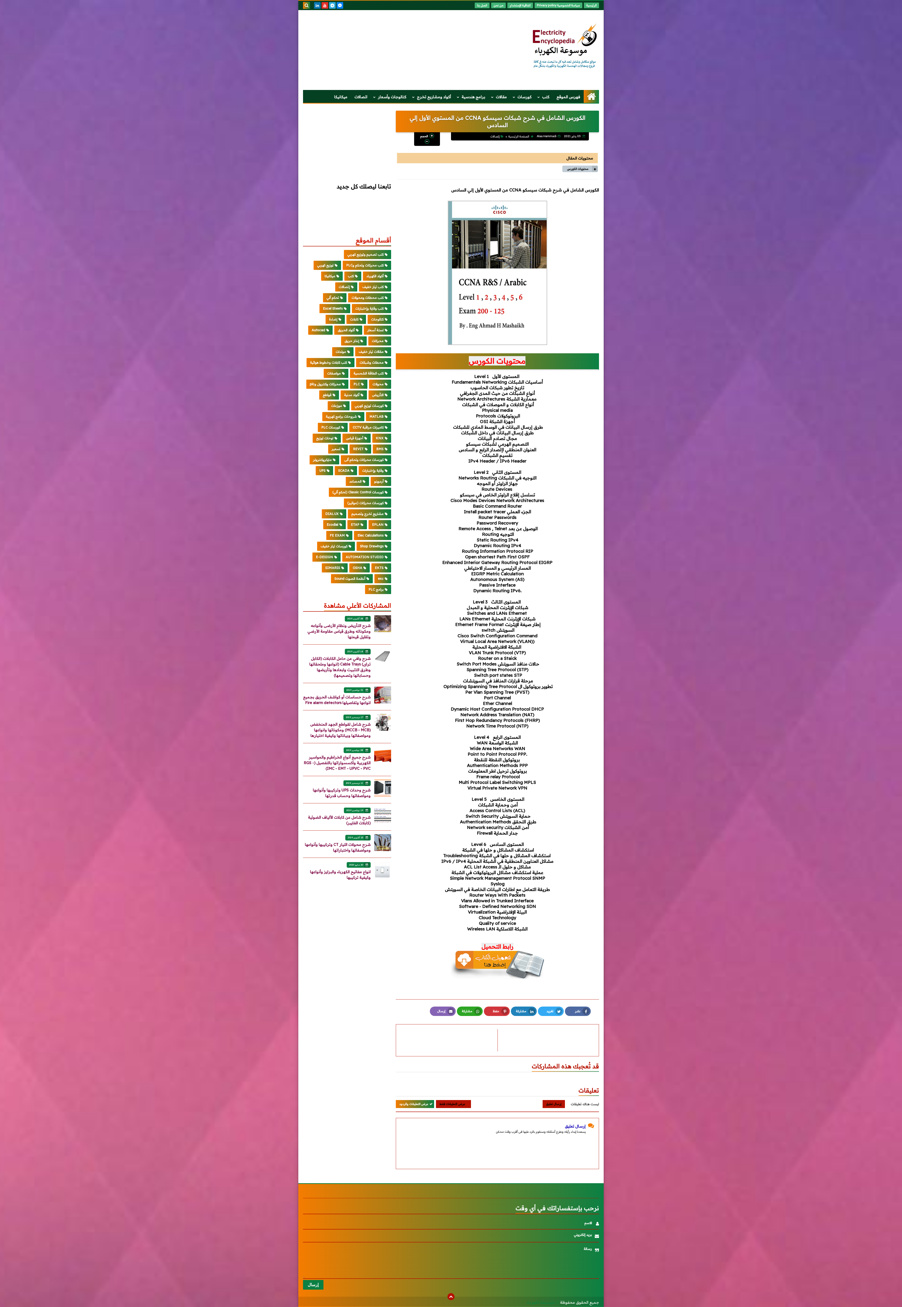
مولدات (341, 352)
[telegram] (332, 5)
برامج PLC (376, 589)
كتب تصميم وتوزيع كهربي (365, 254)
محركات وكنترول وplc (325, 384)
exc (381, 578)
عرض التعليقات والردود (413, 1104)
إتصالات (495, 136)
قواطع (327, 395)
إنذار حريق (352, 341)
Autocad (318, 330)
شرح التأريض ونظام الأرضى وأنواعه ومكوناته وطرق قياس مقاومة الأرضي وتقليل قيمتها (339, 631)
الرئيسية (591, 5)
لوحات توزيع (324, 438)
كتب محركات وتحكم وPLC (365, 265)
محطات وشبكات (372, 362)
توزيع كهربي (325, 265)
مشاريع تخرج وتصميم (367, 514)
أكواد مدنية (351, 395)
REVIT (358, 449)
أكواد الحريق (346, 330)
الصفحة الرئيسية (518, 136)
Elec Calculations (371, 535)
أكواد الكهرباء (375, 276)
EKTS (379, 568)
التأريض (378, 395)
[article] (449, 1040)
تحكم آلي (333, 298)
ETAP (355, 524)
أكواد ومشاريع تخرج (434, 96)
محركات (378, 341)
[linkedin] (317, 5)
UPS (322, 470)
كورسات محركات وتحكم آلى (364, 460)
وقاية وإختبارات (373, 470)
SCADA (344, 470)
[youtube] (325, 5)
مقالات (501, 96)
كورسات (524, 96)
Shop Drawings (372, 546)
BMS (380, 449)
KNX (380, 438)
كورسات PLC (330, 427)
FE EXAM (337, 535)
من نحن (498, 5)
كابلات (354, 319)
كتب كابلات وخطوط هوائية (328, 362)
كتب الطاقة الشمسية (369, 373)
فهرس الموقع (568, 96)
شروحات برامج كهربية (341, 416)
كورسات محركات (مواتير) (365, 503)
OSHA (357, 568)
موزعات (336, 406)
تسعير (336, 449)
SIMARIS (332, 568)
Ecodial (332, 524)
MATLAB (376, 416)
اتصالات (360, 96)
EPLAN (378, 524)
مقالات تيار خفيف (371, 352)
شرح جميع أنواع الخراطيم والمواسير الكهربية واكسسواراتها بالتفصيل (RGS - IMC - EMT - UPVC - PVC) (337, 763)
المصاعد (355, 481)
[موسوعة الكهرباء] (565, 46)
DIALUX (332, 514)
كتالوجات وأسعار (392, 96)
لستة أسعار (375, 330)
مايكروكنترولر (322, 460)
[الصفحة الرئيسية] (591, 96)
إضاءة (333, 319)
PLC (357, 384)
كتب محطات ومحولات (368, 298)
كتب (545, 96)
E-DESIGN (324, 557)
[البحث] (306, 5)
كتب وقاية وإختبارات (369, 308)
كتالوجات (377, 319)
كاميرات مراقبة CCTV (368, 427)
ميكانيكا (340, 96)
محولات (378, 384)
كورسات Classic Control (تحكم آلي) (358, 492)
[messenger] (340, 5)
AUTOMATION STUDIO (365, 557)
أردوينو (379, 481)
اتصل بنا (482, 5)
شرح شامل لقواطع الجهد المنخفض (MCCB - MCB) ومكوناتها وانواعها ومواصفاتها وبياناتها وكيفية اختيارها (340, 730)
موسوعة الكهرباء (541, 1302)
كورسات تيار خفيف (334, 546)
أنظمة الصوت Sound (349, 578)
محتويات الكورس (577, 169)
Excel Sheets (333, 308)
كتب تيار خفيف (373, 287)
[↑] (451, 1296)
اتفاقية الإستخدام (520, 5)
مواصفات (334, 373)
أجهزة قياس (354, 438)
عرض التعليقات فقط (452, 1104)
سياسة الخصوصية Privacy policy (558, 5)
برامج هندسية (473, 96)
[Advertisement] (388, 50)
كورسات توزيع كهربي (369, 406)
